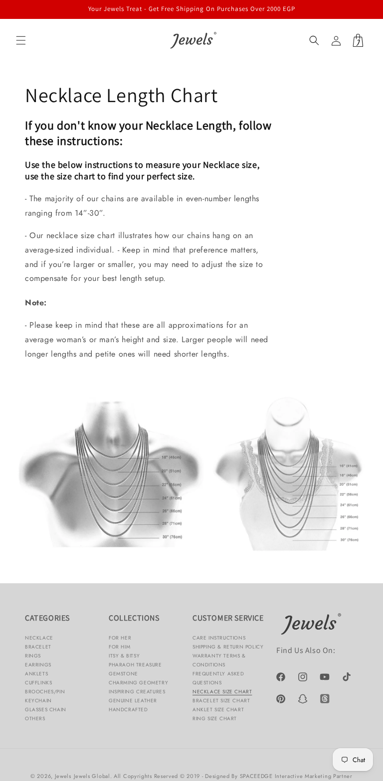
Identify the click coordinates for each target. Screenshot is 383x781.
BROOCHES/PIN (45, 691)
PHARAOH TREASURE (135, 664)
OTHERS (35, 718)
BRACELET (38, 647)
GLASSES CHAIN (45, 709)
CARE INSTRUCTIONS (218, 638)
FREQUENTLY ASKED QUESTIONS (218, 678)
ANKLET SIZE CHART (218, 709)
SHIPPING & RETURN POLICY (227, 647)
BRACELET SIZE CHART (221, 700)
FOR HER (120, 638)
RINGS (33, 655)
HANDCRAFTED (128, 709)
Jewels (63, 776)
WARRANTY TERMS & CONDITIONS (219, 660)
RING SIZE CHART (214, 718)
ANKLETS (36, 673)
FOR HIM (119, 647)
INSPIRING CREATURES (137, 691)
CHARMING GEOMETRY (138, 682)
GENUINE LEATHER (133, 700)
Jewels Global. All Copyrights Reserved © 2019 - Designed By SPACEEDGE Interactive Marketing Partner (213, 776)
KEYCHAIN (38, 700)
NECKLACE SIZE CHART (222, 691)
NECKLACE (39, 638)
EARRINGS (38, 664)
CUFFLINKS (38, 682)
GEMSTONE (123, 673)
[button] (21, 40)
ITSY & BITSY (124, 655)
